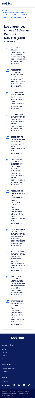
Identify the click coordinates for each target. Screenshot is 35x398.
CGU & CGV (12, 391)
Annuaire (4, 355)
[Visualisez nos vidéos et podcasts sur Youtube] (24, 385)
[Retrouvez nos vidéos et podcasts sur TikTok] (29, 385)
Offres (4, 349)
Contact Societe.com (8, 368)
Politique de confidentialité (9, 393)
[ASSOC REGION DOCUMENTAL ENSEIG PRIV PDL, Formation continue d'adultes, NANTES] (17, 78)
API (3, 358)
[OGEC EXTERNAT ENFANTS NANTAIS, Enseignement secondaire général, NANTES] (17, 100)
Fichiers (4, 352)
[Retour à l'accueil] (17, 337)
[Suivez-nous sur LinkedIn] (13, 385)
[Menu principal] (31, 3)
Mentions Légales (23, 393)
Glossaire (5, 371)
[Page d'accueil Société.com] (7, 4)
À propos (4, 391)
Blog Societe (5, 381)
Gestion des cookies (23, 391)
